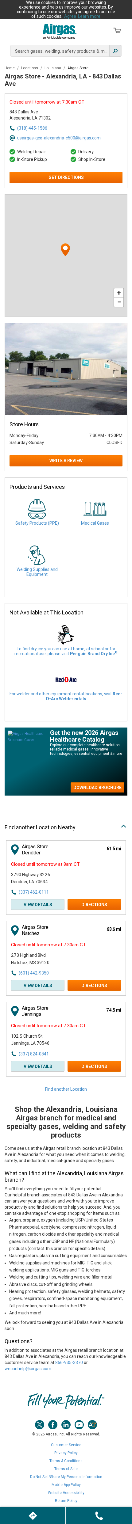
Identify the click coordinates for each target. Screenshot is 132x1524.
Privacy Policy (66, 1453)
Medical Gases (95, 523)
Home (10, 68)
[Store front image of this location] (66, 369)
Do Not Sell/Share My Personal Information (66, 1477)
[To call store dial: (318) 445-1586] (99, 1515)
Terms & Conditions (66, 1461)
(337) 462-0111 (34, 892)
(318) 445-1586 (32, 128)
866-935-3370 (69, 1362)
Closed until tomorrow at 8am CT (45, 864)
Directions (94, 904)
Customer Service (66, 1445)
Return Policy (66, 1501)
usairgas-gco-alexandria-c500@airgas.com (59, 137)
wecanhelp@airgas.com (28, 1368)
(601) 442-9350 (34, 973)
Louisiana (53, 68)
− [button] (119, 302)
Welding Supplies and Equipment (37, 572)
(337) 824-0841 (34, 1053)
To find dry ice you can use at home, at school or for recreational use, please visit (66, 651)
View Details (38, 904)
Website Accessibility (66, 1493)
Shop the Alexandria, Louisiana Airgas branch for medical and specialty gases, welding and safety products (66, 1122)
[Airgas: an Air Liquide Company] (59, 31)
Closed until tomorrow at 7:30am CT (47, 102)
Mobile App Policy (66, 1485)
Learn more (89, 16)
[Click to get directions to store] (32, 1515)
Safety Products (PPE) (37, 523)
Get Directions (66, 177)
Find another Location (66, 1089)
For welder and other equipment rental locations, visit (66, 696)
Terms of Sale (66, 1469)
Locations (30, 68)
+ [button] (119, 293)
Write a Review (66, 460)
